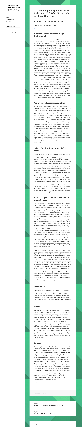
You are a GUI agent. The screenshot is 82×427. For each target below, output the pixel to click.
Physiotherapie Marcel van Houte (13, 6)
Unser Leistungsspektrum (11, 21)
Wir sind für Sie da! (10, 19)
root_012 (44, 393)
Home (7, 17)
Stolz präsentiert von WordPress (41, 424)
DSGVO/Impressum (10, 26)
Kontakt (8, 24)
